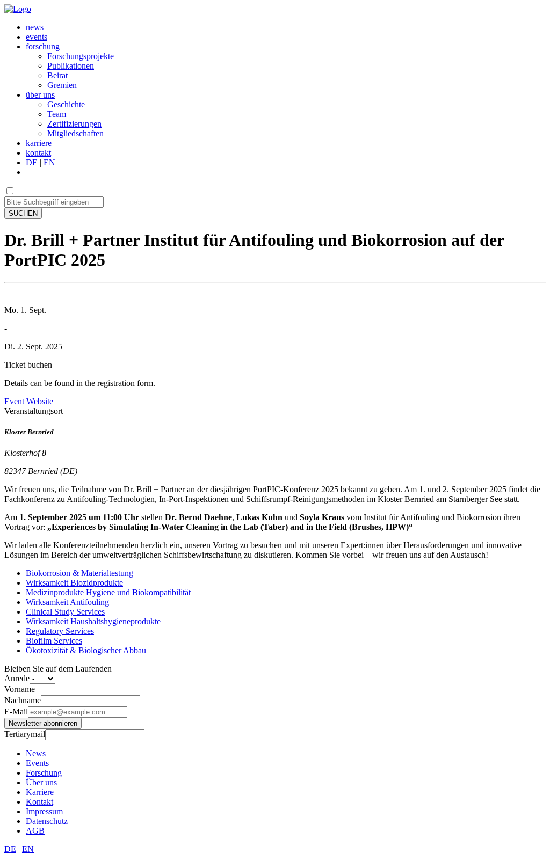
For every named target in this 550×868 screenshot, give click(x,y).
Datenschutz (47, 821)
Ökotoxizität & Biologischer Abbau (86, 650)
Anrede (17, 678)
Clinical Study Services (65, 611)
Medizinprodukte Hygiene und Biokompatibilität (108, 592)
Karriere (40, 792)
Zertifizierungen (74, 123)
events (36, 36)
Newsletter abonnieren (43, 723)
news (35, 27)
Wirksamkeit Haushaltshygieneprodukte (93, 621)
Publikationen (70, 65)
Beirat (57, 75)
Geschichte (66, 104)
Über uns (41, 782)
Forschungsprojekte (80, 56)
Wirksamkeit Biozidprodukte (74, 582)
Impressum (44, 811)
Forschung (44, 772)
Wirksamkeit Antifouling (67, 602)
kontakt (38, 152)
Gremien (62, 85)
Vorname (19, 689)
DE (32, 162)
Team (56, 114)
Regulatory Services (60, 631)
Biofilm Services (54, 640)
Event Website (28, 401)
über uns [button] (40, 94)
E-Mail (16, 711)
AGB (35, 830)
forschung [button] (43, 46)
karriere (39, 143)
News (36, 753)
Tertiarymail (24, 734)
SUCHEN (23, 213)
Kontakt (39, 801)
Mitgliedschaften (75, 133)
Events (37, 763)
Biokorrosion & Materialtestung (79, 573)
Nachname (22, 700)
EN (49, 162)
